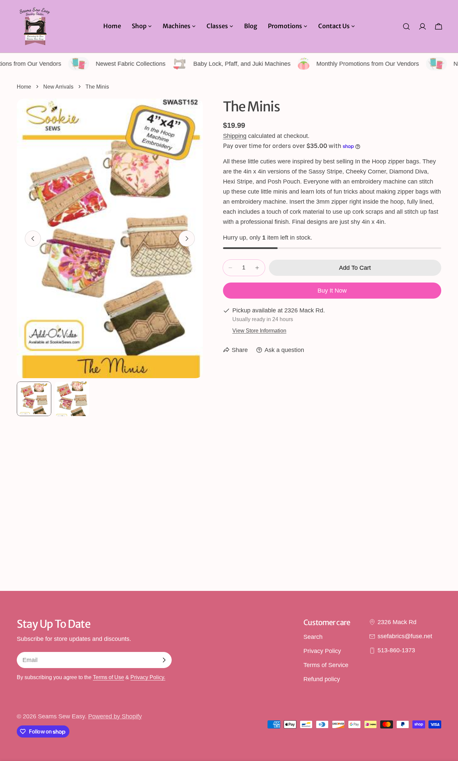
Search (313, 636)
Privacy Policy (322, 651)
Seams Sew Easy (61, 716)
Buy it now (332, 290)
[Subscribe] (164, 660)
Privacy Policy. (147, 677)
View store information (259, 330)
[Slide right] (187, 239)
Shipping (234, 136)
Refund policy (321, 679)
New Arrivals (58, 87)
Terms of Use (108, 677)
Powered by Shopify (115, 716)
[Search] (406, 26)
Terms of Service (325, 665)
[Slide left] (33, 239)
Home (24, 87)
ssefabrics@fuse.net (405, 636)
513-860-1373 (396, 650)
